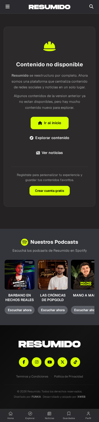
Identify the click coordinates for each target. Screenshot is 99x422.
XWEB (81, 397)
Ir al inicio (52, 122)
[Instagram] (36, 362)
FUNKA (36, 397)
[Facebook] (24, 362)
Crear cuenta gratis (49, 191)
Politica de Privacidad (68, 376)
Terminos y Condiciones (32, 376)
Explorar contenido (52, 137)
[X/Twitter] (62, 362)
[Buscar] (91, 7)
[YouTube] (49, 362)
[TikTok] (75, 362)
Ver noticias (52, 152)
